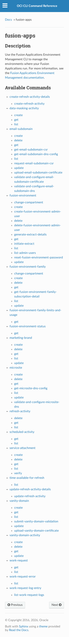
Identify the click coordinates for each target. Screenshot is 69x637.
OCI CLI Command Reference (37, 5)
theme (43, 626)
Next (55, 604)
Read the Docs (18, 630)
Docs (8, 19)
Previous (16, 604)
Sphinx (23, 626)
